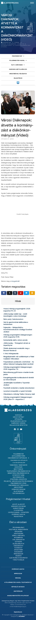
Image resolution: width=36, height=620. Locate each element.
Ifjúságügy (18, 547)
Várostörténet (18, 417)
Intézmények (18, 537)
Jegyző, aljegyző (18, 504)
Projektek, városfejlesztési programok (18, 481)
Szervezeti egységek (18, 506)
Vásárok (18, 556)
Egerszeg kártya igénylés (18, 69)
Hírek (17, 42)
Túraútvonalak (18, 560)
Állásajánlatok (18, 543)
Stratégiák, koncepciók (18, 479)
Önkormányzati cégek (18, 483)
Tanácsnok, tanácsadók (18, 465)
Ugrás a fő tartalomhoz (30, 0)
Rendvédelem (18, 554)
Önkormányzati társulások (18, 485)
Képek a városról (18, 535)
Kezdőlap (7, 42)
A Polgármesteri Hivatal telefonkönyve (18, 582)
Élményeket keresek (18, 423)
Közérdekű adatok (18, 514)
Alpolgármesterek (18, 456)
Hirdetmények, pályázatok (18, 73)
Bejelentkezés (18, 612)
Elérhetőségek (18, 508)
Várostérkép (18, 487)
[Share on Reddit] (20, 293)
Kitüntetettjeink (18, 475)
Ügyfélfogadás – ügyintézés (18, 512)
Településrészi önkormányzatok (18, 471)
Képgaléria (18, 419)
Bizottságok (18, 469)
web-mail (18, 578)
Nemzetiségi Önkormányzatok (18, 473)
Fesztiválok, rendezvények (18, 529)
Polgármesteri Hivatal (17, 60)
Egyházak (18, 541)
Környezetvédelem (18, 489)
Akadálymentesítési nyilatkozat (18, 595)
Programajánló (18, 527)
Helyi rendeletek (18, 477)
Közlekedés (18, 552)
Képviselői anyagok (18, 586)
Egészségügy (18, 545)
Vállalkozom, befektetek (19, 425)
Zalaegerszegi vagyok (18, 421)
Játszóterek (18, 549)
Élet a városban (17, 65)
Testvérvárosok (18, 493)
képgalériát (15, 281)
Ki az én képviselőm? (19, 462)
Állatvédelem (18, 491)
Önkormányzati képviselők (17, 458)
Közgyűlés (18, 467)
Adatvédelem (18, 591)
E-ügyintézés (18, 510)
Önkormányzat (17, 56)
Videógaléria (18, 533)
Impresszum (18, 573)
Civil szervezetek (18, 539)
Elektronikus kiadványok (18, 558)
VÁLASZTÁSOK (18, 78)
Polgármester (18, 454)
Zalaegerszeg (9, 3)
